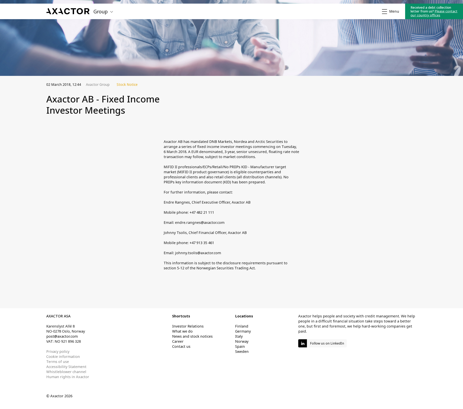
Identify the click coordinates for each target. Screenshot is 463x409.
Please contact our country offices (434, 13)
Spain (240, 346)
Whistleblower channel (66, 371)
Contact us (181, 346)
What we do (182, 331)
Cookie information (63, 356)
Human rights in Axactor (67, 376)
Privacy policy (57, 351)
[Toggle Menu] (390, 11)
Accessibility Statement (66, 366)
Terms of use (57, 361)
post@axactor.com (62, 336)
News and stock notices (192, 336)
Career (178, 341)
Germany (243, 331)
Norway (242, 341)
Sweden (242, 351)
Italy (239, 336)
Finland (241, 326)
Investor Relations (188, 326)
